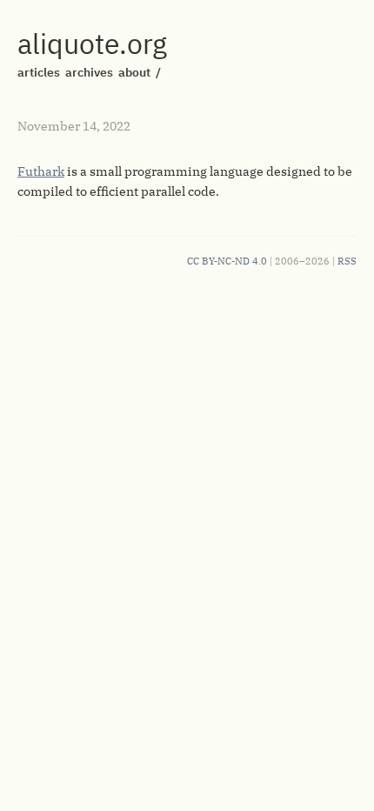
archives (89, 72)
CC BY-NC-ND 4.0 (227, 261)
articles (38, 72)
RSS (347, 261)
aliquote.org (92, 43)
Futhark (40, 171)
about (134, 72)
